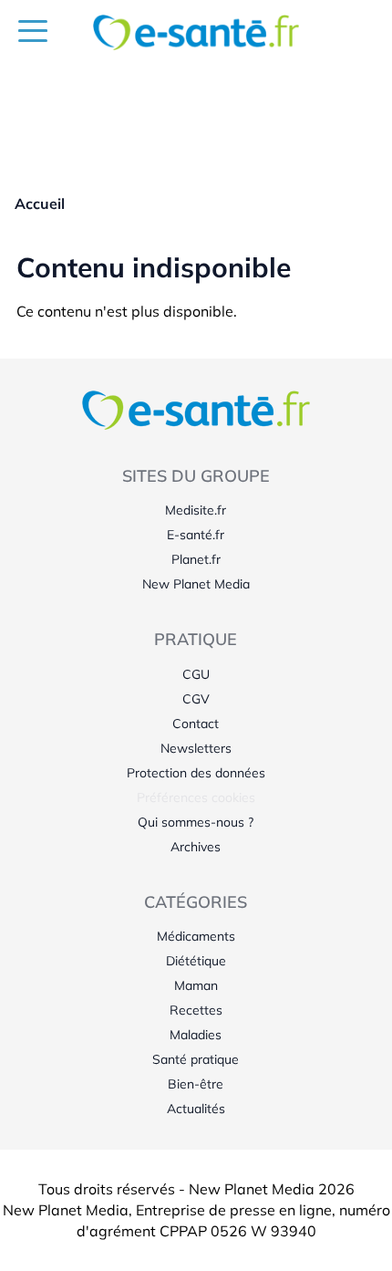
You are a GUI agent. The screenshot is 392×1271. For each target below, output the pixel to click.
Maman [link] (196, 985)
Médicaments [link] (196, 936)
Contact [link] (195, 723)
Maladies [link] (196, 1034)
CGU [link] (196, 674)
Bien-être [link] (195, 1084)
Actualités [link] (196, 1108)
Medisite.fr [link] (195, 510)
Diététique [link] (196, 961)
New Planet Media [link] (196, 584)
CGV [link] (196, 699)
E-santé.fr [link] (195, 534)
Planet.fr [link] (196, 559)
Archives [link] (195, 847)
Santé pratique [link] (195, 1059)
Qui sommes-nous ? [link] (195, 822)
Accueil (40, 203)
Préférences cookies (196, 797)
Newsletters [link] (196, 748)
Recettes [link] (196, 1010)
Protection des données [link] (196, 773)
